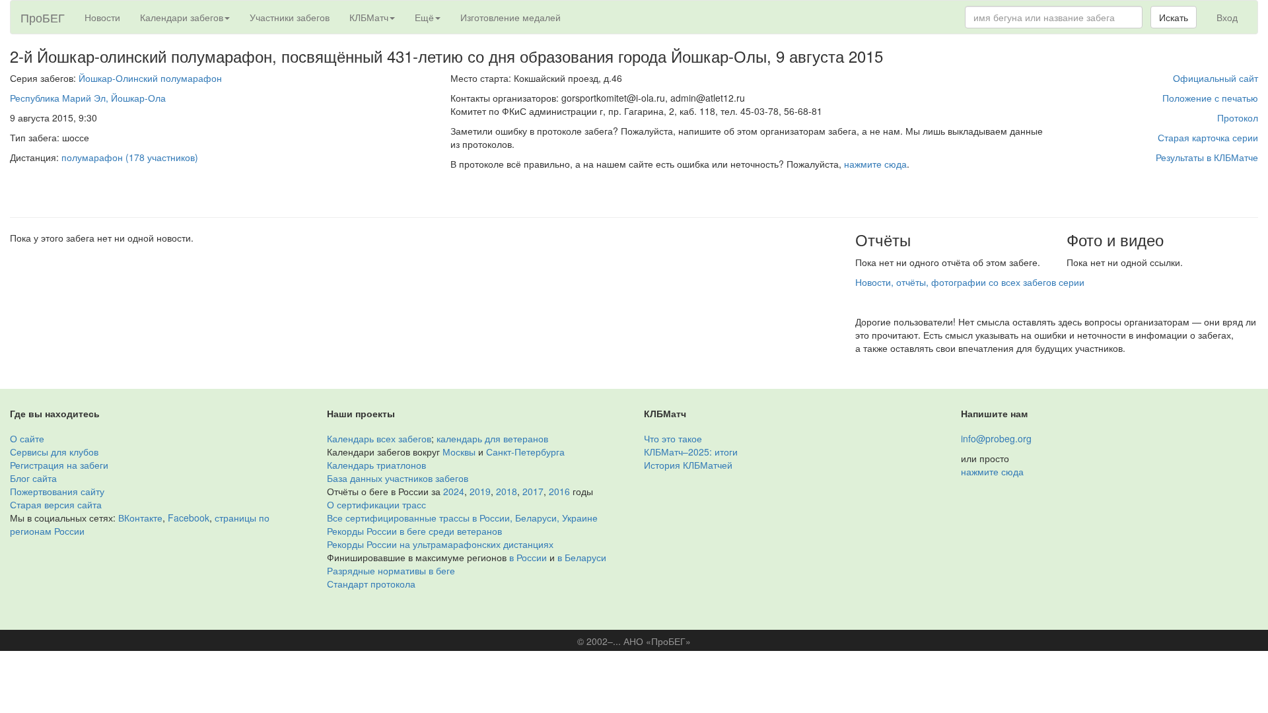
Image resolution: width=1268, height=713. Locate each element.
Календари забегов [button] (181, 17)
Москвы (459, 451)
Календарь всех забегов (379, 438)
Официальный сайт (1215, 78)
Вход (1227, 17)
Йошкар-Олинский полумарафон (150, 78)
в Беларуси (581, 557)
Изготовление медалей (510, 17)
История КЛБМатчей (688, 464)
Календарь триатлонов (376, 464)
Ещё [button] (424, 17)
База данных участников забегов (397, 478)
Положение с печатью (1210, 97)
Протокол (1237, 117)
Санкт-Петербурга (525, 451)
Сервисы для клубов (54, 451)
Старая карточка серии (1208, 137)
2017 (533, 491)
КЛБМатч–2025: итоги (691, 451)
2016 (559, 491)
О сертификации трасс (376, 504)
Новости (102, 17)
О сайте (27, 438)
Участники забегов (290, 17)
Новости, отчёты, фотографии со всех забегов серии (969, 282)
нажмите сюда (875, 163)
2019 (480, 491)
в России (528, 557)
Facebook (188, 517)
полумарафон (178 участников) (129, 157)
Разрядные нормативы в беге (391, 570)
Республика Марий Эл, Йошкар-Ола (88, 97)
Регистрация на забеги (59, 464)
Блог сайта (33, 478)
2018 (506, 491)
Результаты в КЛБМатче (1207, 157)
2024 (453, 491)
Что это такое (673, 438)
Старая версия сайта (56, 504)
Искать (1173, 17)
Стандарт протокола (371, 583)
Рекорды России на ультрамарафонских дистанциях (440, 544)
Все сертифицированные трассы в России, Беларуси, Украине (462, 517)
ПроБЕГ (42, 17)
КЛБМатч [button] (368, 17)
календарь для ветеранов (492, 438)
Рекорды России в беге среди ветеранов (414, 530)
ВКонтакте (140, 517)
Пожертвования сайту (57, 491)
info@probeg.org (996, 438)
